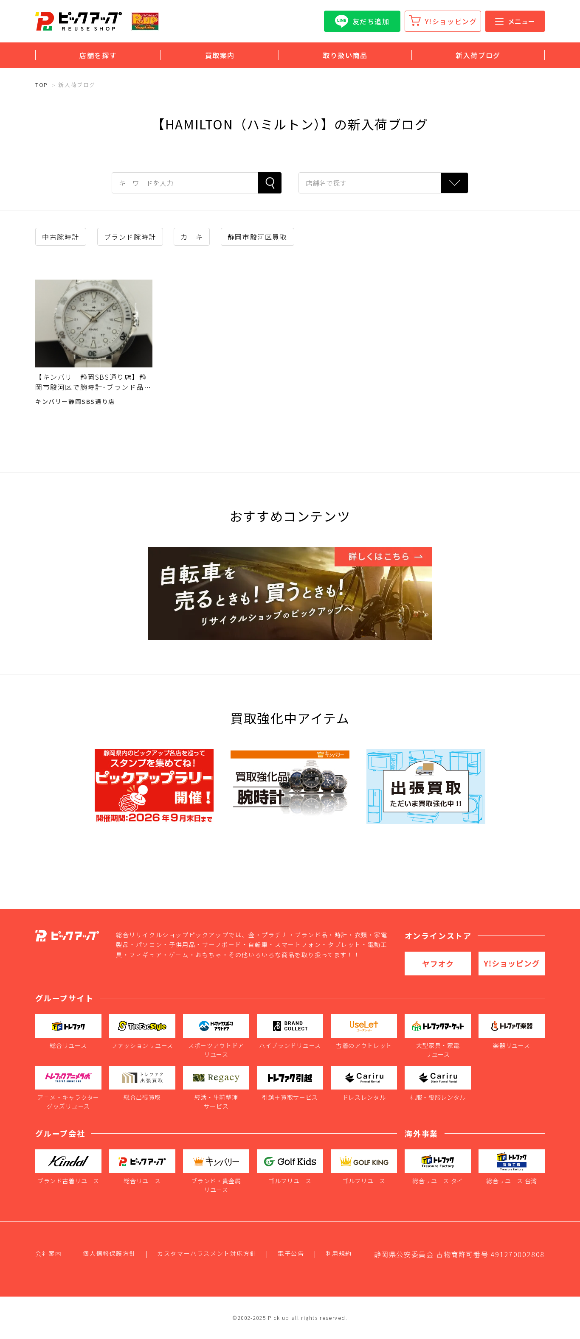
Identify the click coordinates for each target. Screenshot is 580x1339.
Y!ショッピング (451, 21)
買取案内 (220, 55)
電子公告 (291, 1253)
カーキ (191, 237)
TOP (41, 85)
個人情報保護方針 (109, 1253)
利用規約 (339, 1253)
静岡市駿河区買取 (257, 237)
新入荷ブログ (478, 55)
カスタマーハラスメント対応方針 (206, 1253)
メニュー (521, 21)
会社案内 (48, 1253)
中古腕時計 (60, 237)
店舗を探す (98, 55)
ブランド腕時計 (130, 237)
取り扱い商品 (345, 55)
